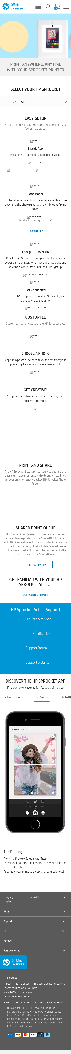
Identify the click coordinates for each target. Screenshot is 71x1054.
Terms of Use (23, 983)
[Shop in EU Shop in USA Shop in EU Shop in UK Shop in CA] (40, 7)
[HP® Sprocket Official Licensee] (13, 6)
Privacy (7, 983)
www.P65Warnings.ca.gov (18, 992)
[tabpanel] (35, 793)
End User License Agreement (49, 983)
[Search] (48, 7)
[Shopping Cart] (57, 7)
